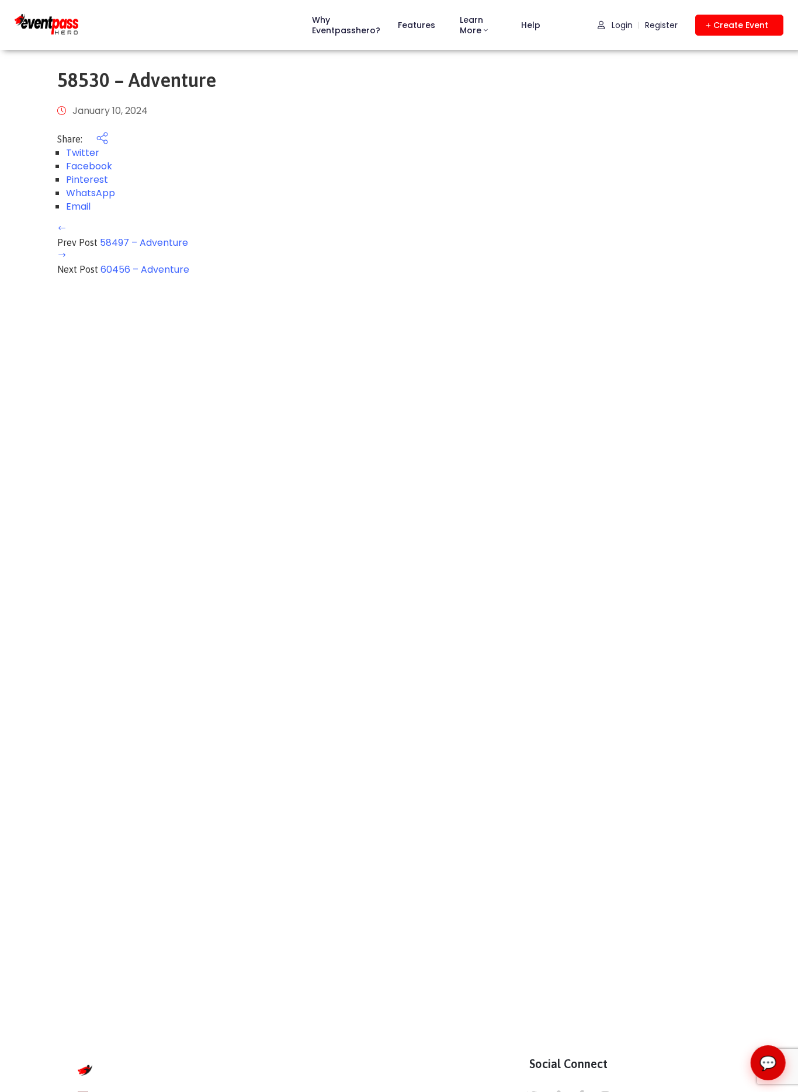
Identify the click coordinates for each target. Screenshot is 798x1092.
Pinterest (87, 179)
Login (621, 25)
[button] (739, 25)
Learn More (471, 25)
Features (416, 25)
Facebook (89, 166)
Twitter (82, 152)
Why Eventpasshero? (346, 25)
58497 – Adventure (144, 242)
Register (661, 25)
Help (530, 25)
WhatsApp (90, 193)
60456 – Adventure (144, 269)
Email (78, 206)
